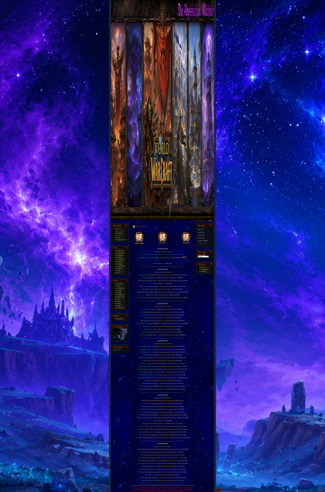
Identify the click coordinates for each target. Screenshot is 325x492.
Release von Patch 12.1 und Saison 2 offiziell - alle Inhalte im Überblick (160, 372)
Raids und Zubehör (118, 261)
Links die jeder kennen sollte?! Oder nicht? (121, 240)
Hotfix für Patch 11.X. (159, 263)
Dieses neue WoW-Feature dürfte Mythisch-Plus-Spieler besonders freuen (159, 452)
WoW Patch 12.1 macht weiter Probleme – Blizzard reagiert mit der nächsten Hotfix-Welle (159, 280)
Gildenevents (117, 272)
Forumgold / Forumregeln (132, 218)
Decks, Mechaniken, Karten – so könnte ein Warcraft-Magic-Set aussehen (160, 335)
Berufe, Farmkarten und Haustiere (119, 295)
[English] (198, 255)
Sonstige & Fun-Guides (119, 307)
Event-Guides (117, 301)
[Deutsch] (201, 255)
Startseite (116, 228)
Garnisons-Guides (118, 283)
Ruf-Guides (117, 299)
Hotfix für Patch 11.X (119, 233)
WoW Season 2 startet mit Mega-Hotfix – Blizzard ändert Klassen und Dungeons (159, 286)
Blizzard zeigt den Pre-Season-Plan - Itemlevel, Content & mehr (163, 358)
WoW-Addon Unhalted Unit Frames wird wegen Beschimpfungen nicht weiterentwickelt (159, 449)
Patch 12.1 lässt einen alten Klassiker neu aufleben (161, 475)
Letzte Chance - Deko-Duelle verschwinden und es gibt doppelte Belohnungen (161, 426)
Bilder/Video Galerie (119, 318)
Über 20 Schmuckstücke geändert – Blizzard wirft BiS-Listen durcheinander (163, 297)
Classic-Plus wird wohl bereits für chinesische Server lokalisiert (161, 278)
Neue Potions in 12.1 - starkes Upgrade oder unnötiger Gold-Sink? (158, 432)
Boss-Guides (117, 285)
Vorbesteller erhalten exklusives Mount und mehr (163, 366)
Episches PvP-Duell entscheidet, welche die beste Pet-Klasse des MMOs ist (158, 378)
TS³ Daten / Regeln (147, 218)
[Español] (200, 255)
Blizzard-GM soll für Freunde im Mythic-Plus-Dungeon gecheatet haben (163, 429)
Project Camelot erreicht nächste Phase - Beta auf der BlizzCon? (163, 363)
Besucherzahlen (202, 271)
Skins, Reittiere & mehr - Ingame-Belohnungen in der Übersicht (160, 418)
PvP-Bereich (117, 270)
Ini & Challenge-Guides (119, 288)
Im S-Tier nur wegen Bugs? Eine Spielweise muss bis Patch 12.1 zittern (161, 412)
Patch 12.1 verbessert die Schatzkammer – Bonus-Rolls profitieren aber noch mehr (161, 323)
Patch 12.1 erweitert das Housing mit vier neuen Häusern (163, 480)
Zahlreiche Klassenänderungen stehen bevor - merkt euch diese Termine (161, 312)
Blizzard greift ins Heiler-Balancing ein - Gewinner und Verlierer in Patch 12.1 (161, 458)
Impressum (201, 267)
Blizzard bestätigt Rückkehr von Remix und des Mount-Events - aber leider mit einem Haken (161, 437)
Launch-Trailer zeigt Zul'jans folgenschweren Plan (164, 326)
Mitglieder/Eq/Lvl (118, 257)
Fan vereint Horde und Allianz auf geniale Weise (163, 380)
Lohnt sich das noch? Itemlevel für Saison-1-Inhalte (165, 349)
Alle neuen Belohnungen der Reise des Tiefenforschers (165, 352)
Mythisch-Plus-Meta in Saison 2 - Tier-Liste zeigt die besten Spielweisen (158, 460)
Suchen (210, 220)
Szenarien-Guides (118, 290)
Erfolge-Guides (118, 305)
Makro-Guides (118, 303)
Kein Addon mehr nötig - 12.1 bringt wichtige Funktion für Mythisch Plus (161, 469)
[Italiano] (203, 255)
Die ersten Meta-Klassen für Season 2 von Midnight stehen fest (161, 423)
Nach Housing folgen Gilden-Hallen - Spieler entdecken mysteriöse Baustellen (161, 415)
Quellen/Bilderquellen (203, 269)
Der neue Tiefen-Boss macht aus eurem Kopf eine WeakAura (160, 355)
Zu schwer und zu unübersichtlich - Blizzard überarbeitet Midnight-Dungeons (160, 435)
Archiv (199, 218)
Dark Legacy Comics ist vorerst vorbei (169, 375)
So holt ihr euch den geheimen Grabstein (164, 257)
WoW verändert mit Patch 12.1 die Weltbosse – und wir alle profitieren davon (159, 320)
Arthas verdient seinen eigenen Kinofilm (166, 463)
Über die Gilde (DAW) (119, 250)
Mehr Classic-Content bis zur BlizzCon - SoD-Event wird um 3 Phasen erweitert (161, 472)
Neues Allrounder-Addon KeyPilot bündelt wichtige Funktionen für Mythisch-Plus (161, 369)
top (219, 490)
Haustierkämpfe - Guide (119, 296)
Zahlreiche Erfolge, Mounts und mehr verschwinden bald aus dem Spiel (161, 386)
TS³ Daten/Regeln (118, 268)
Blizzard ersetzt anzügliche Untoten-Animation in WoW (159, 295)
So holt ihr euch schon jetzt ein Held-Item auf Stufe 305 (163, 315)
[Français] (204, 255)
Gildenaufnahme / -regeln (163, 218)
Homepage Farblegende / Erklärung (184, 218)
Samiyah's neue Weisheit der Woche (162, 251)
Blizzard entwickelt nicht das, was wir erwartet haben (163, 332)
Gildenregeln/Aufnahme (119, 252)
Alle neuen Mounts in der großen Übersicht (163, 329)
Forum (116, 230)
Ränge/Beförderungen (119, 255)
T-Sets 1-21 (117, 235)
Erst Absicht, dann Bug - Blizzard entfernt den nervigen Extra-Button (161, 466)
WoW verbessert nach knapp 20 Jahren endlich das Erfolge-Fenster (159, 360)
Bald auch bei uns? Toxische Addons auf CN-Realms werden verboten (161, 455)
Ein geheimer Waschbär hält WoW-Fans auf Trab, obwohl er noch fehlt (159, 289)
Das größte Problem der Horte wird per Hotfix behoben (161, 318)
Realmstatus (117, 237)
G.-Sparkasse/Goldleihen (120, 266)
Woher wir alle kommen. (119, 259)
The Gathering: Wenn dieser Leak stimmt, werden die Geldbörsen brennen (161, 389)
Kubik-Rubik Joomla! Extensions (202, 243)
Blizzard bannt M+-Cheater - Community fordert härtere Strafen (160, 383)
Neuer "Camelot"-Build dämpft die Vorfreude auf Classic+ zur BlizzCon (161, 346)
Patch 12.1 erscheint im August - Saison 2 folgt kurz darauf (161, 403)
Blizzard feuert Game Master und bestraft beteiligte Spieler (163, 406)
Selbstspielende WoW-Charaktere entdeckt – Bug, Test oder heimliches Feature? (157, 292)
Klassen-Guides (118, 292)
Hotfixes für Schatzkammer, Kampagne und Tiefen (163, 309)
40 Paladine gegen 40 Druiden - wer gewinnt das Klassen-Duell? (158, 477)
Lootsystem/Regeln (118, 263)
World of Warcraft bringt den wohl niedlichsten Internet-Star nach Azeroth (159, 409)
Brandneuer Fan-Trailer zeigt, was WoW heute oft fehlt (162, 275)
